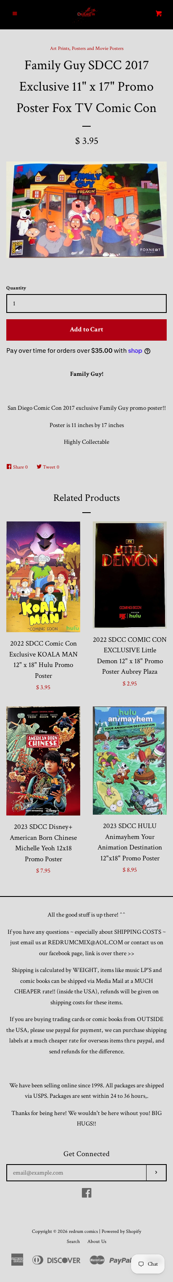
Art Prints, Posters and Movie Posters (86, 48)
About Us (96, 1241)
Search (73, 1241)
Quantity (16, 288)
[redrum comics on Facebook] (86, 1195)
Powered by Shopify (121, 1231)
